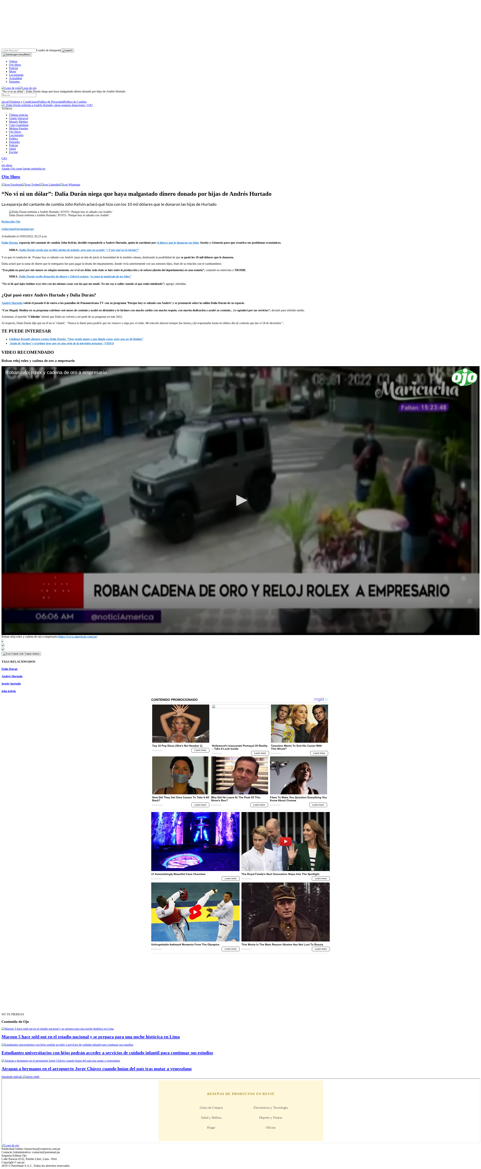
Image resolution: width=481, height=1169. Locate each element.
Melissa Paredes (18, 128)
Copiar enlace (32, 653)
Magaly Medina (18, 121)
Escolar (13, 152)
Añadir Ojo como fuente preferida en (23, 168)
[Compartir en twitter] (31, 184)
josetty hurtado (11, 683)
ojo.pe (5, 101)
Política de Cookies (75, 101)
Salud (12, 148)
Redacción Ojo (11, 221)
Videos (13, 61)
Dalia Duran (9, 669)
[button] (240, 500)
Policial (13, 68)
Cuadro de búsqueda (48, 50)
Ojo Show (15, 64)
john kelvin (9, 691)
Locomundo (16, 74)
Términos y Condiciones (23, 101)
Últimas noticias (18, 114)
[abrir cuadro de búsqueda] (67, 50)
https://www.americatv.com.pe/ (77, 636)
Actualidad (15, 78)
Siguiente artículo (12, 1076)
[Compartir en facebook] (12, 184)
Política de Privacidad (51, 101)
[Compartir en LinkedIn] (49, 184)
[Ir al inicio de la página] (10, 1008)
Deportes (14, 81)
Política (13, 138)
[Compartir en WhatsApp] (69, 184)
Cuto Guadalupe (19, 125)
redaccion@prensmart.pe (18, 229)
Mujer (12, 71)
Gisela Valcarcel (18, 118)
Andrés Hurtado (12, 676)
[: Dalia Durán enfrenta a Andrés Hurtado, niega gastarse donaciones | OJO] (47, 105)
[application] (240, 500)
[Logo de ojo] (10, 88)
